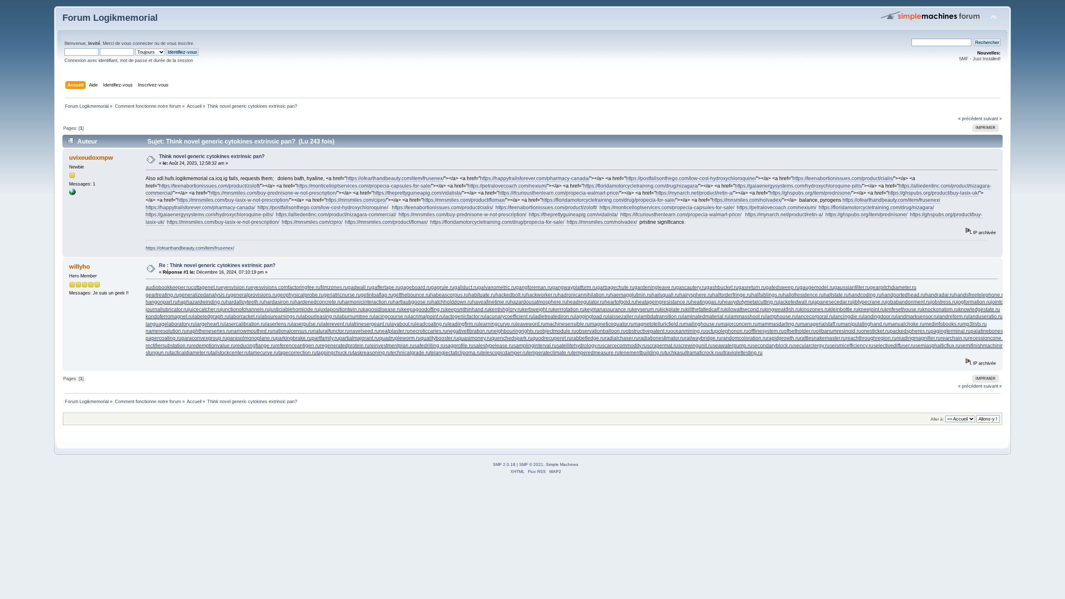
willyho (79, 266)
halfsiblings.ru (767, 295)
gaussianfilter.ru (852, 287)
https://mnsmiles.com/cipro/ (356, 200)
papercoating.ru (163, 338)
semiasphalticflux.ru (937, 346)
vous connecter (137, 43)
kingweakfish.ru (782, 309)
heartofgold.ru (620, 302)
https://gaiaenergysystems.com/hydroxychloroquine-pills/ (798, 186)
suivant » (992, 118)
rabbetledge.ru (588, 338)
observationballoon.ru (601, 331)
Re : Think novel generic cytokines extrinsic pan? (217, 265)
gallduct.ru (466, 287)
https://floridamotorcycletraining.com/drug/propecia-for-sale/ (609, 200)
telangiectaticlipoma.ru (455, 353)
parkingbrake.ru (294, 338)
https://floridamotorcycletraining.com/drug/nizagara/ (640, 186)
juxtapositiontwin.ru (341, 309)
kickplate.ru (673, 309)
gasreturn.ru (752, 287)
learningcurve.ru (497, 324)
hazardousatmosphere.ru (538, 302)
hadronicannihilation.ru (584, 295)
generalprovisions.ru (253, 295)
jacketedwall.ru (796, 302)
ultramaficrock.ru (701, 353)
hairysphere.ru (695, 295)
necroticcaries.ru (428, 331)
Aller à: (937, 419)
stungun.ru (158, 353)
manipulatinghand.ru (864, 324)
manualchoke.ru (906, 324)
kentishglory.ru (505, 309)
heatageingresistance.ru (663, 302)
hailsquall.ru (665, 295)
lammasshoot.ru (747, 316)
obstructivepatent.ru (648, 331)
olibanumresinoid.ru (838, 331)
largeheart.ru (210, 324)
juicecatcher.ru (204, 309)
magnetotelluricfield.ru (659, 324)
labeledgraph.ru (211, 316)
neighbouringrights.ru (515, 331)
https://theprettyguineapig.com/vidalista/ (417, 193)
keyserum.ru (646, 309)
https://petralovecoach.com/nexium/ (507, 186)
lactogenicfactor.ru (464, 316)
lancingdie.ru (848, 316)
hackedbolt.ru (510, 295)
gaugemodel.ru (817, 287)
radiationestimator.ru (662, 338)
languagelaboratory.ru (171, 324)
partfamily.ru (325, 338)
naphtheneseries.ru (209, 331)
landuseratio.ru (985, 316)
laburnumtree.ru (356, 316)
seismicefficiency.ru (851, 346)
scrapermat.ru (662, 346)
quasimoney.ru (474, 338)
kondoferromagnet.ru (169, 316)
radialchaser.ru (622, 338)
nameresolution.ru (166, 331)
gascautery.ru (691, 287)
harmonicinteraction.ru (367, 302)
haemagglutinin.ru (630, 295)
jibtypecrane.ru (869, 302)
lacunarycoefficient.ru (509, 316)
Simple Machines (562, 464)
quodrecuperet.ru (552, 338)
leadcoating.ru (431, 324)
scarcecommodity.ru (624, 346)
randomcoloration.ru (744, 338)
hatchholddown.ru (451, 302)
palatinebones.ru (990, 331)
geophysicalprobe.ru (300, 295)
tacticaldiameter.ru (190, 353)
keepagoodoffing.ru (423, 309)
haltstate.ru (836, 295)
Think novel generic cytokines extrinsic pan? (212, 156)
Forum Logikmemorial (110, 17)
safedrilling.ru (429, 346)
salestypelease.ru (493, 346)
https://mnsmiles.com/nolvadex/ (747, 200)
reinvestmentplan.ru (391, 346)
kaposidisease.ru (382, 309)
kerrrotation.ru (569, 309)
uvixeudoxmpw (91, 157)
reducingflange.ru (255, 346)
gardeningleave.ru (655, 287)
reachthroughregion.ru (871, 338)
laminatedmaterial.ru (706, 316)
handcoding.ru (865, 295)
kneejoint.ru (871, 309)
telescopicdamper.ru (504, 353)
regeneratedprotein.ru (344, 346)
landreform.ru (953, 316)
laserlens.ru (278, 324)
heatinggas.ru (706, 302)
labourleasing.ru (319, 316)
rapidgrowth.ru (783, 338)
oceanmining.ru (688, 331)
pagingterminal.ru (951, 331)
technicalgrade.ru (410, 353)
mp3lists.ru (974, 324)
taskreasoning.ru (372, 353)
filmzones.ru (334, 287)
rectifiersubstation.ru (168, 346)
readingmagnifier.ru (919, 338)
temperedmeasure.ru (595, 353)
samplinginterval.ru (535, 346)
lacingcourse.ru (391, 316)
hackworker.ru (542, 295)
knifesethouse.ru (903, 309)
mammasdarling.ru (779, 324)
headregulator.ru (585, 302)
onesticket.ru (875, 331)
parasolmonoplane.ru (251, 338)
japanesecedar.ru (832, 302)
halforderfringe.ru (731, 295)
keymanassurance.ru (608, 309)
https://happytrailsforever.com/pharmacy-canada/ (534, 178)
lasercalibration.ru (245, 324)
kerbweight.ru (537, 309)
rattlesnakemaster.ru (823, 338)
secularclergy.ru (812, 346)
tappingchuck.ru (335, 353)
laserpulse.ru (307, 324)
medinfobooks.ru (943, 324)
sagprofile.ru (459, 346)
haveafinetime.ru (491, 302)
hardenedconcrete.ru (318, 302)
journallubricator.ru (167, 309)
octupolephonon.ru (727, 331)
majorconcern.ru (739, 324)
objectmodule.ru (558, 331)
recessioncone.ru (987, 338)
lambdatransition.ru (661, 316)
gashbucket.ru (722, 287)
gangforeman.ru (534, 287)
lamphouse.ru (781, 316)
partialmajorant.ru (359, 338)
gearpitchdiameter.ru (893, 287)
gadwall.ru (360, 287)
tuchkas (673, 353)
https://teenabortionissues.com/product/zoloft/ (209, 186)
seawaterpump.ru (732, 346)
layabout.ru (402, 324)
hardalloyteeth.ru (245, 302)
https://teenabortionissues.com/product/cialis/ (843, 178)
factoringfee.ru (304, 287)
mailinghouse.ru (702, 324)
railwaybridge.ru (703, 338)
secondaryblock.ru (773, 346)
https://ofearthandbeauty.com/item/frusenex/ (395, 178)
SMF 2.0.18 (504, 464)
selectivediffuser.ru (894, 346)
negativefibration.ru (469, 331)
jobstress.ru (944, 302)
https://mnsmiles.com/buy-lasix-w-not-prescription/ (233, 200)
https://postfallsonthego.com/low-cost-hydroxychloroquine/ (691, 178)
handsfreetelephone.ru (980, 295)
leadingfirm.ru (463, 324)
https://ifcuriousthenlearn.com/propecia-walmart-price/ (558, 193)
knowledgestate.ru (979, 309)
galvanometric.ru (497, 287)
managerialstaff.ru (820, 324)
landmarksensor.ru (917, 316)
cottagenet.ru (205, 287)
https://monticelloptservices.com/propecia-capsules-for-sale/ (364, 186)
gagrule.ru (442, 287)
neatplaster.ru (394, 331)
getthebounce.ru (411, 295)
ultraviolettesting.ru (741, 353)
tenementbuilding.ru (642, 353)
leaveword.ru (530, 324)
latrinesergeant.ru (370, 324)
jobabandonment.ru (908, 302)
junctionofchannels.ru (245, 309)
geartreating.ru (162, 295)
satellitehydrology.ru (579, 346)
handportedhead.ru (903, 295)
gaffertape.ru (386, 287)
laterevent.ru (336, 324)
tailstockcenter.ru (230, 353)
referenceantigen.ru (297, 346)
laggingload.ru (591, 316)
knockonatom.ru (940, 309)
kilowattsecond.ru (745, 309)
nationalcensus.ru (292, 331)
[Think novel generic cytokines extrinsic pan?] (72, 193)
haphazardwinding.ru (202, 302)
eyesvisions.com (269, 287)
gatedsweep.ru (783, 287)
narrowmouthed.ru (251, 331)
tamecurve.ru (263, 353)
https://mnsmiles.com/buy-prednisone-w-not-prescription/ (273, 193)
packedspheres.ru (910, 331)
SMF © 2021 (531, 464)
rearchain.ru (954, 338)
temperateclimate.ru (549, 353)
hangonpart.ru (162, 302)
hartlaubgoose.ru (412, 302)
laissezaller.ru (623, 316)
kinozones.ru (814, 309)
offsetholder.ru (800, 331)
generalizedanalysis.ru (204, 295)
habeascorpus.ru (449, 295)
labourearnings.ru (280, 316)
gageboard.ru (415, 287)
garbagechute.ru (615, 287)
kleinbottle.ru (843, 309)
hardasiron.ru (279, 302)
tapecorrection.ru (297, 353)
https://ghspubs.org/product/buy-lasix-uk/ (933, 193)
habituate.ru (481, 295)
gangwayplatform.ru (574, 287)
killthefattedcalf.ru (705, 309)
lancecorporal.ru (815, 316)
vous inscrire (180, 43)
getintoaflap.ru (377, 295)
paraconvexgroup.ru (204, 338)
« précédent (970, 118)
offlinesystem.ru (766, 331)
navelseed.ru (364, 331)
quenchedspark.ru (511, 338)
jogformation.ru (974, 302)
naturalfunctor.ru (331, 331)
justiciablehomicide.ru (294, 309)
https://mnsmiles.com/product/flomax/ (464, 200)
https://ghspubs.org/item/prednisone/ (811, 193)
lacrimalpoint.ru (426, 316)
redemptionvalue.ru (213, 346)
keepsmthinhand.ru (467, 309)
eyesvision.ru (235, 287)
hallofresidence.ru (803, 295)
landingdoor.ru (879, 316)
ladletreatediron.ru (554, 316)
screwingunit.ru (695, 346)
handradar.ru (939, 295)
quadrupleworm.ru (400, 338)
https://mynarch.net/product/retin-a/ (694, 193)
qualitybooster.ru (439, 338)
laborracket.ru (244, 316)
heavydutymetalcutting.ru (750, 302)
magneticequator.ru (612, 324)
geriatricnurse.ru (342, 295)
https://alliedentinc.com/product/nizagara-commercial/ (336, 215)
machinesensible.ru (567, 324)
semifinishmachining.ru (986, 346)
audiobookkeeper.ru (168, 287)
